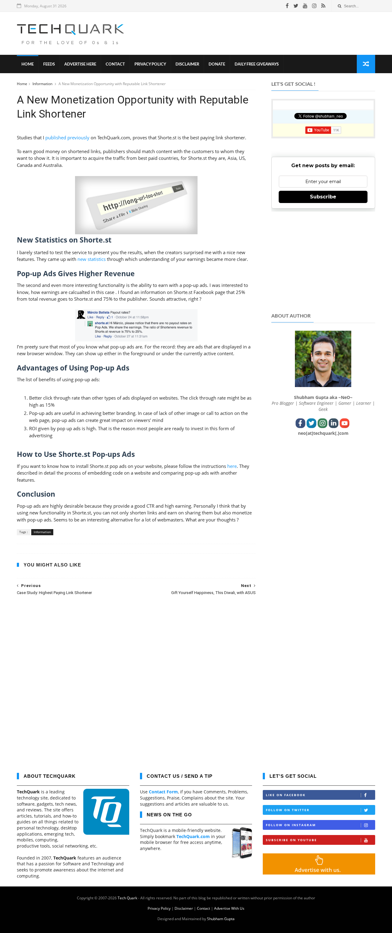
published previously (67, 137)
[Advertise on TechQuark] (319, 873)
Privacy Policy (150, 64)
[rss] (323, 6)
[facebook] (287, 6)
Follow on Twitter (288, 810)
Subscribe (323, 197)
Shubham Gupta (221, 918)
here (232, 466)
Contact (115, 64)
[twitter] (295, 6)
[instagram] (314, 6)
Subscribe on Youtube (291, 840)
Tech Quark (127, 898)
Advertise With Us (229, 908)
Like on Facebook (286, 795)
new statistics (91, 259)
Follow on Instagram (291, 825)
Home (27, 64)
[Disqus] (136, 679)
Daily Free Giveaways (257, 64)
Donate (217, 64)
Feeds (49, 64)
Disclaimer (187, 64)
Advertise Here (80, 64)
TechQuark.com (193, 836)
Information (42, 83)
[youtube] (305, 6)
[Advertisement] (263, 33)
